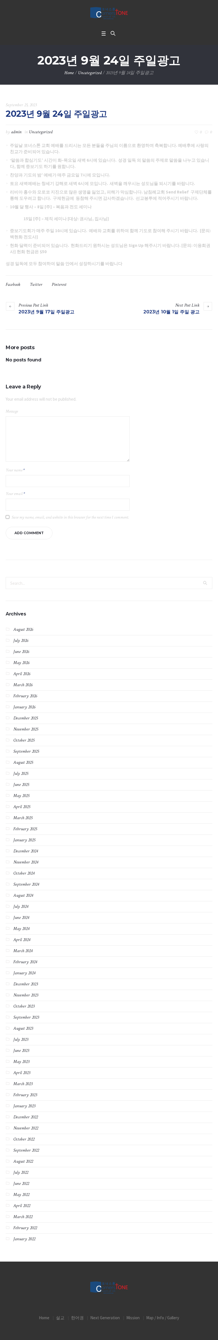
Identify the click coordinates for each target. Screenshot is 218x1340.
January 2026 (24, 707)
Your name (15, 470)
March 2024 (22, 951)
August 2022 (23, 1161)
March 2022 (22, 1217)
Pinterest (59, 285)
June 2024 (21, 918)
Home (69, 73)
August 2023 (23, 1028)
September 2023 (26, 1017)
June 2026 (21, 652)
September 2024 (26, 884)
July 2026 (20, 641)
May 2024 (21, 929)
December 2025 (25, 718)
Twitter (36, 285)
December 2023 (25, 984)
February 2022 (25, 1228)
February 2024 (25, 962)
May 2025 (21, 796)
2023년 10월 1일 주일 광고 (171, 312)
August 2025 (23, 762)
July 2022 (20, 1172)
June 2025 (21, 785)
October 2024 (23, 873)
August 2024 (23, 895)
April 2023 (21, 1073)
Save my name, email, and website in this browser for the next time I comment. (70, 517)
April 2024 (21, 940)
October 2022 (23, 1139)
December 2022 (25, 1117)
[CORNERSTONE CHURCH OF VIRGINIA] (109, 14)
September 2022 (26, 1150)
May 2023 (21, 1062)
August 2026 (23, 629)
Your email (15, 493)
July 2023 (20, 1040)
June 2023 (21, 1051)
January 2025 (24, 840)
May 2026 (21, 663)
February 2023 (25, 1095)
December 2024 (25, 851)
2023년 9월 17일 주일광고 (46, 312)
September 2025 (26, 751)
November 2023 (25, 995)
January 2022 (24, 1239)
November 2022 (25, 1128)
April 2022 (21, 1206)
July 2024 (20, 907)
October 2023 (23, 1006)
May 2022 (21, 1195)
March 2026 (22, 685)
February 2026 (25, 696)
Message (12, 411)
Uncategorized (90, 73)
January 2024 (24, 973)
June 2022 (21, 1184)
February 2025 (25, 829)
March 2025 (22, 818)
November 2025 (25, 729)
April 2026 (21, 674)
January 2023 (24, 1106)
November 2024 (25, 862)
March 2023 (22, 1084)
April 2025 (21, 807)
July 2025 (20, 774)
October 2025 (23, 740)
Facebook (13, 285)
